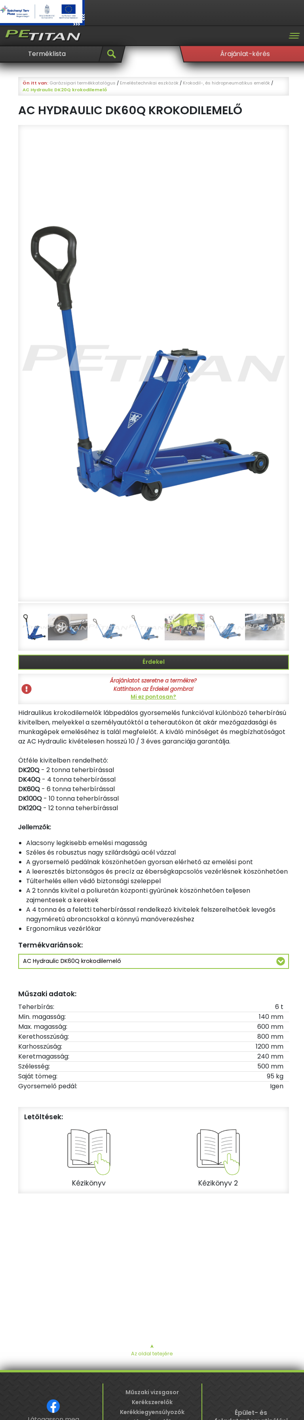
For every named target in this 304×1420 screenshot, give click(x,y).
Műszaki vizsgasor (152, 1392)
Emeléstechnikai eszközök (149, 83)
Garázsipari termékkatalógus (82, 83)
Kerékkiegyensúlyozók (152, 1412)
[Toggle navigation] (294, 35)
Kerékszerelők (152, 1402)
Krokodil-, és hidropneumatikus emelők (226, 83)
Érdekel (153, 662)
